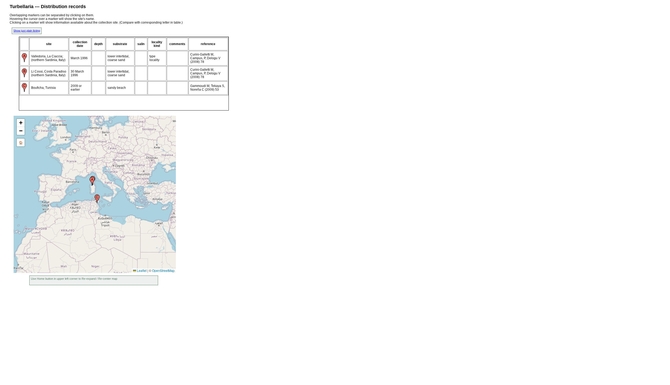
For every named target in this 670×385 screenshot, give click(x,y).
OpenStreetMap (163, 270)
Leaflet (141, 270)
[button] (92, 181)
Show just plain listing (26, 30)
